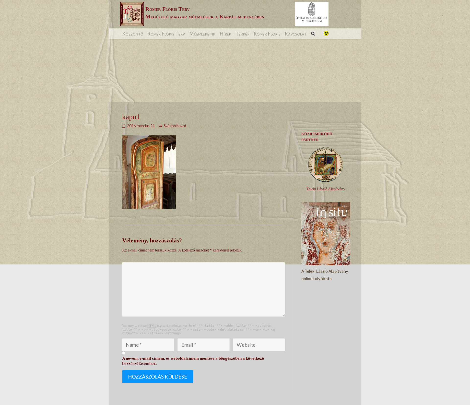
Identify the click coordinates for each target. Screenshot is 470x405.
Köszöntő (132, 33)
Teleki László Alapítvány (325, 189)
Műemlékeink (202, 33)
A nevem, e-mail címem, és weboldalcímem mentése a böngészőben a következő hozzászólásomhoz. (193, 361)
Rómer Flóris (267, 33)
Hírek (225, 33)
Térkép (242, 33)
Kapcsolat (295, 33)
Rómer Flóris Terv (166, 33)
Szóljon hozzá (175, 125)
